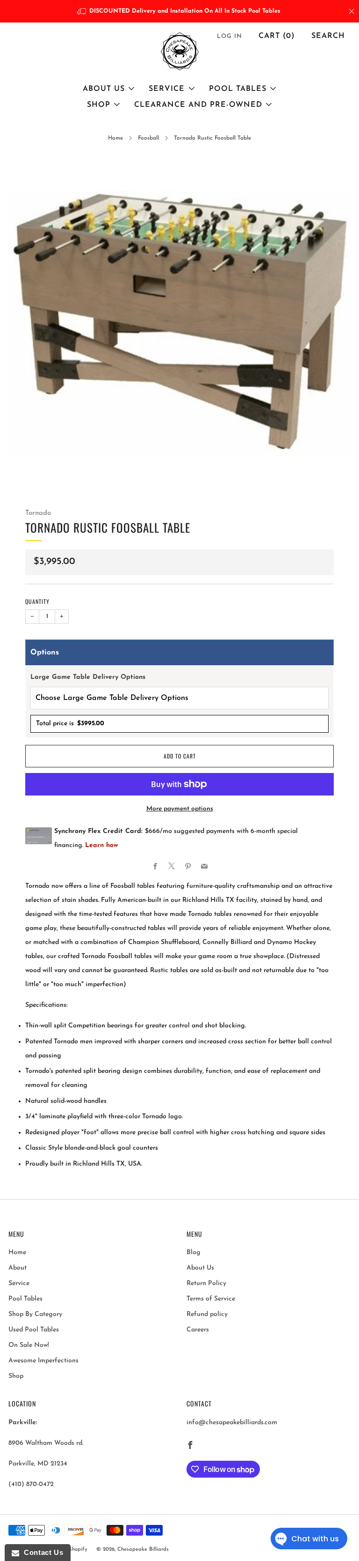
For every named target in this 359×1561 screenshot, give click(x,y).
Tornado (38, 513)
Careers (198, 1329)
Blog (194, 1252)
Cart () (276, 36)
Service (167, 89)
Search (328, 36)
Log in (229, 36)
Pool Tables (237, 89)
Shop (98, 105)
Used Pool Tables (33, 1329)
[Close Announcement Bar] (351, 11)
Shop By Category (35, 1314)
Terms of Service (211, 1298)
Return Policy (206, 1283)
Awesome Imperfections (43, 1360)
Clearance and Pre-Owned (198, 105)
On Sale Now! (28, 1345)
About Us (104, 89)
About (17, 1267)
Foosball (148, 138)
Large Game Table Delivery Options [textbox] (87, 677)
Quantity (37, 601)
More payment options (179, 808)
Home (115, 138)
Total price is (70, 723)
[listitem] (179, 11)
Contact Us (41, 1552)
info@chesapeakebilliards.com (232, 1422)
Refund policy (207, 1314)
